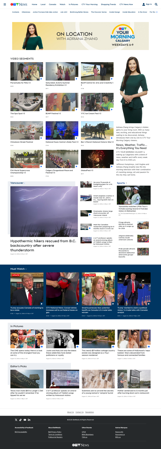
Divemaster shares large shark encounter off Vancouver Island (103, 213)
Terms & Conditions (55, 434)
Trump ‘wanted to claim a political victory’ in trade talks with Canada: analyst (133, 310)
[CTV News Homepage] (19, 4)
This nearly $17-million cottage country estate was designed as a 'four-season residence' (98, 353)
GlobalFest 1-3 (87, 170)
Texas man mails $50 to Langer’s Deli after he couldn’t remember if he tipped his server (26, 393)
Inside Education (129, 12)
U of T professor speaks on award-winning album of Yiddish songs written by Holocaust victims (61, 393)
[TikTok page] (20, 419)
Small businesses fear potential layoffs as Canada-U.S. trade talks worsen (97, 310)
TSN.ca (84, 437)
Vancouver (16, 182)
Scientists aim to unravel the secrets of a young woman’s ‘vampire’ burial (98, 392)
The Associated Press (126, 213)
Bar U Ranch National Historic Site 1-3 (97, 142)
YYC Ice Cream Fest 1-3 (91, 113)
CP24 (84, 432)
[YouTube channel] (25, 419)
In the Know (142, 12)
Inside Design (114, 12)
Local (43, 4)
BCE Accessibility (21, 432)
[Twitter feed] (16, 419)
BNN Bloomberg (87, 434)
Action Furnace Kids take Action (45, 12)
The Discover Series (99, 12)
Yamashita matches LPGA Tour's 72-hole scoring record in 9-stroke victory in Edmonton (133, 208)
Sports (121, 183)
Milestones (26, 12)
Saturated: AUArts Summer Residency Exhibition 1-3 (58, 84)
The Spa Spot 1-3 (17, 113)
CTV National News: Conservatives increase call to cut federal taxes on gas (62, 310)
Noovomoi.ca (120, 434)
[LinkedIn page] (29, 419)
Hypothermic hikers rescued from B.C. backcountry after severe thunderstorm (43, 245)
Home (34, 4)
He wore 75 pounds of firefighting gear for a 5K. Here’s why (103, 184)
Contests (15, 12)
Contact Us (80, 412)
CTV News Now (126, 4)
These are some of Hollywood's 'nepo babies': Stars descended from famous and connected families (134, 353)
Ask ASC (63, 12)
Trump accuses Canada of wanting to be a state (26, 309)
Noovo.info (119, 432)
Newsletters (89, 412)
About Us (70, 412)
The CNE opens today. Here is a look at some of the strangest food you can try (26, 353)
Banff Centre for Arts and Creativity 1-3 (97, 84)
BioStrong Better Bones (79, 12)
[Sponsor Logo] (80, 36)
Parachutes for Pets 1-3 (20, 83)
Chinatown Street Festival (21, 142)
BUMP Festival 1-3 (53, 113)
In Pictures (73, 4)
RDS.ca (118, 437)
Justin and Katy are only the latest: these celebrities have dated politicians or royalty (61, 353)
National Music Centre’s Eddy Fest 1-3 (62, 142)
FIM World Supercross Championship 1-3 (20, 171)
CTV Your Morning (89, 4)
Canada (52, 4)
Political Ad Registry (55, 437)
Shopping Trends (108, 4)
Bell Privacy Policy (54, 432)
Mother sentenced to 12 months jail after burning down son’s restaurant (133, 392)
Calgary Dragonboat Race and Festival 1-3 (59, 171)
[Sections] (5, 4)
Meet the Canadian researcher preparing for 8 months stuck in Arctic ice (103, 226)
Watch (62, 4)
